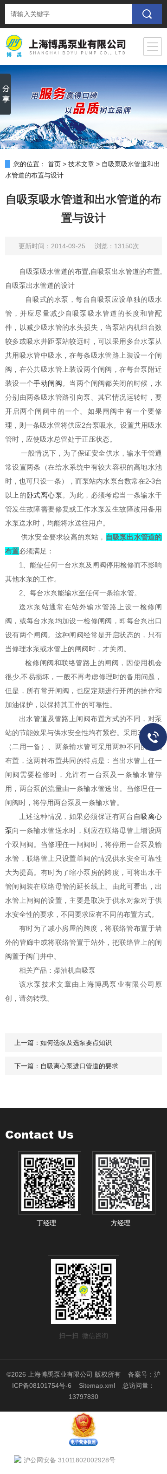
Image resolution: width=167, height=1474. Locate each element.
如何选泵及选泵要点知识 (76, 1042)
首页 (54, 164)
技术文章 (81, 164)
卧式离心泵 (44, 495)
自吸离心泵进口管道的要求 (79, 1066)
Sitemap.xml (97, 1385)
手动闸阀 (47, 383)
